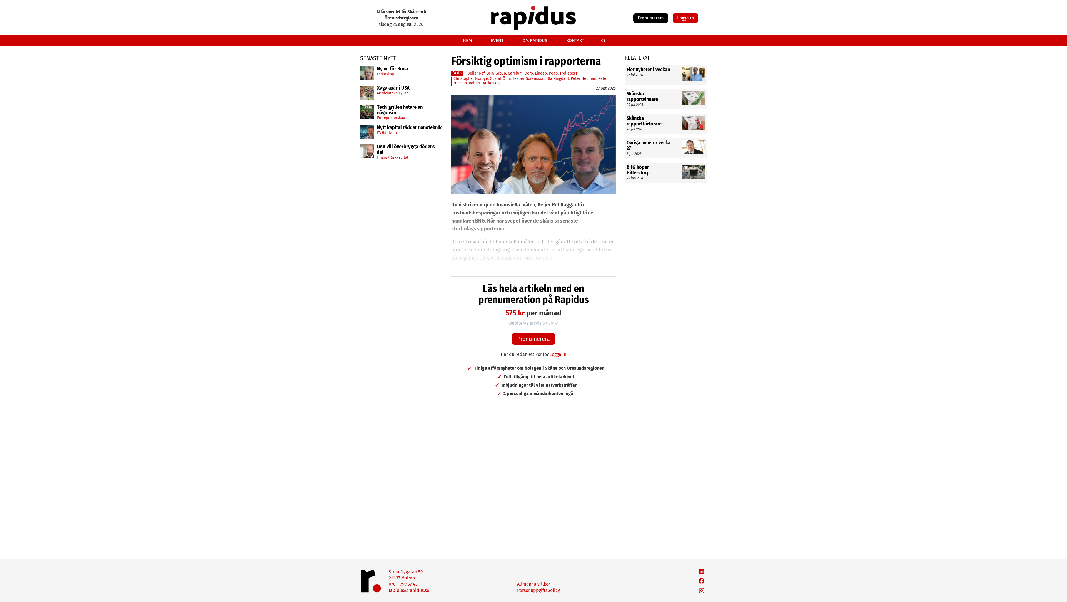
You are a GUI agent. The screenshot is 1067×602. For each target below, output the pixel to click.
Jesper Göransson (528, 78)
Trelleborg (568, 73)
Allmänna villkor (533, 584)
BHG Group (496, 73)
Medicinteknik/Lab (392, 93)
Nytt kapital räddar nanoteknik (409, 127)
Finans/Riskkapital (392, 157)
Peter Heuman (583, 78)
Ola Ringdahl (557, 78)
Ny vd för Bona (392, 69)
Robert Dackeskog (484, 83)
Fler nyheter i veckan (648, 70)
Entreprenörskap (391, 117)
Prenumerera (651, 18)
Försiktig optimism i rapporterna (526, 61)
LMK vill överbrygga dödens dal (406, 149)
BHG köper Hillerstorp (638, 170)
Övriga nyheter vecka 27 (648, 145)
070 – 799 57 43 (403, 584)
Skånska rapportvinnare (642, 96)
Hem (467, 40)
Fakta (457, 73)
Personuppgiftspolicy (538, 590)
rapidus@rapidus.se (409, 590)
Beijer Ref (476, 73)
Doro (529, 73)
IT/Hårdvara (387, 132)
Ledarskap (385, 74)
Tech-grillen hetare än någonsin (400, 110)
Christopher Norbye (470, 78)
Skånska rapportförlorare (644, 121)
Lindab (541, 73)
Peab (553, 73)
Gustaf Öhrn (500, 78)
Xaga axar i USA (393, 88)
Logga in (685, 18)
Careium (515, 73)
